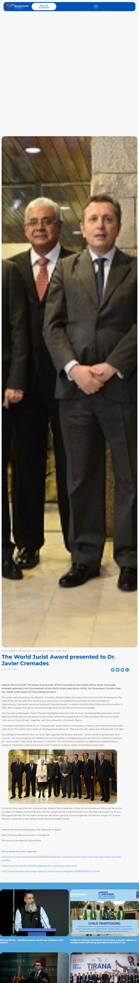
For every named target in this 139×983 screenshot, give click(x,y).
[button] (113, 670)
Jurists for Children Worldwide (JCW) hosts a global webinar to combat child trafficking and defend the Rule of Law (103, 941)
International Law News (43, 651)
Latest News (61, 651)
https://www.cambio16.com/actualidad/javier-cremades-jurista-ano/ (39, 866)
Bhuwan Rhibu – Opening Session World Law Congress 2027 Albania (31, 941)
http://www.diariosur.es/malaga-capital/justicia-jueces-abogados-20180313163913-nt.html (51, 871)
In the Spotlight (23, 651)
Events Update (8, 651)
